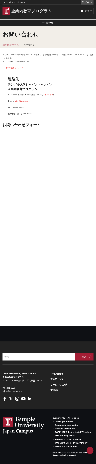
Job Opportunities (64, 421)
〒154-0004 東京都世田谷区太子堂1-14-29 (22, 380)
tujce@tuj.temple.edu (23, 101)
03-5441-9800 (8, 388)
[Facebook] (4, 399)
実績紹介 (54, 390)
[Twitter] (11, 399)
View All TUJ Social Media (68, 439)
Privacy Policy (80, 443)
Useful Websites (82, 432)
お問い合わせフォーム (14, 68)
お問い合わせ (56, 374)
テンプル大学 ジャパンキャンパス (14, 2)
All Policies (73, 418)
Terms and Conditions (66, 446)
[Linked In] (30, 399)
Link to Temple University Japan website (27, 425)
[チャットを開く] (90, 450)
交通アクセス (48, 95)
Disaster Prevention (65, 428)
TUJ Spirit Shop (63, 443)
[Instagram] (17, 399)
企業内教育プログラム (11, 45)
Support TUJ (58, 418)
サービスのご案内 (59, 384)
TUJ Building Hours (64, 436)
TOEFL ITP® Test (63, 432)
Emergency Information (66, 425)
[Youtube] (23, 399)
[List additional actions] (91, 11)
